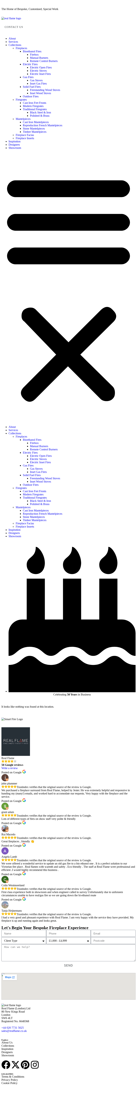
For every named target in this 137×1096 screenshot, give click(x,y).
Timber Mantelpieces (34, 131)
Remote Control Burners (44, 61)
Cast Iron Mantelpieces (36, 122)
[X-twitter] (15, 1064)
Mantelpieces (23, 118)
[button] (68, 287)
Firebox (34, 54)
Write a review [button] (9, 768)
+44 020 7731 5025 (12, 1027)
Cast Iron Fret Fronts (34, 102)
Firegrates (21, 99)
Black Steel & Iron (40, 112)
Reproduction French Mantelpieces (42, 125)
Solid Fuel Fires (32, 86)
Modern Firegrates (33, 106)
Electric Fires (30, 64)
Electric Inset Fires (40, 73)
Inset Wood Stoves (40, 93)
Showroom (15, 147)
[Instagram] (34, 1064)
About (12, 38)
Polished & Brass (39, 115)
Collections (15, 44)
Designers (14, 144)
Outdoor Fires (31, 96)
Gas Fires (28, 77)
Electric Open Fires (41, 67)
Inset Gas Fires (38, 83)
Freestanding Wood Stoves (45, 89)
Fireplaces (21, 48)
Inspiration (15, 141)
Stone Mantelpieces (34, 128)
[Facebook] (5, 1064)
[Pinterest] (25, 1064)
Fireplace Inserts (25, 138)
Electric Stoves (38, 70)
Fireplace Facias (25, 134)
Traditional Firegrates (35, 109)
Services (13, 41)
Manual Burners (39, 57)
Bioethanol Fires (32, 51)
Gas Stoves (36, 80)
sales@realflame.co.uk (14, 1030)
